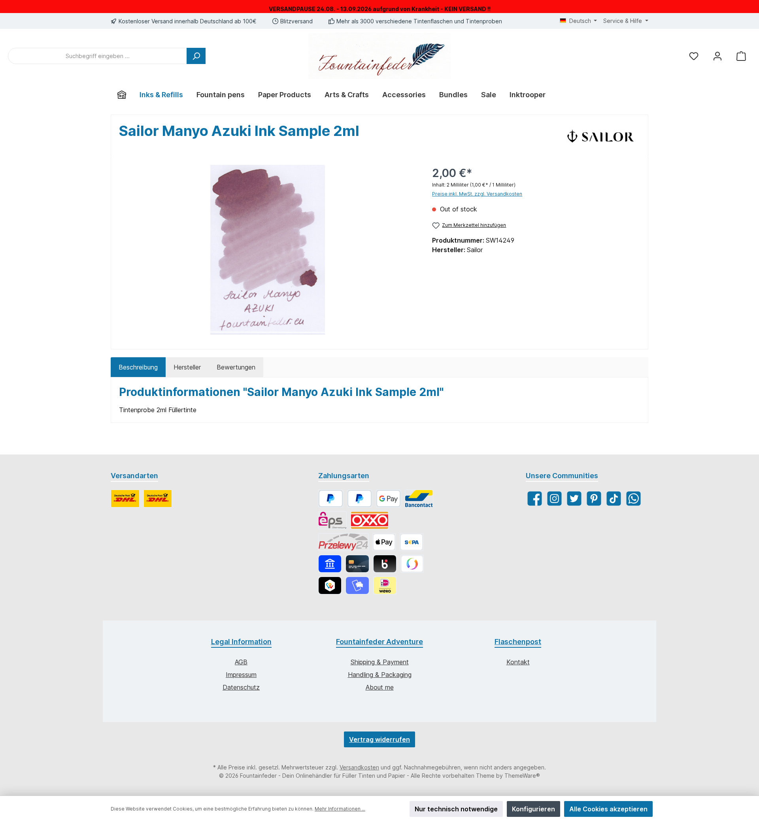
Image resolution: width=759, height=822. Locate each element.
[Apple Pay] (384, 542)
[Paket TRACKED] (125, 498)
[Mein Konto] (717, 56)
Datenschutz (241, 687)
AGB (241, 662)
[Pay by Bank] (330, 564)
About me (380, 687)
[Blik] (384, 564)
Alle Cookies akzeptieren (608, 809)
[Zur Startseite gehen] (379, 56)
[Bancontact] (419, 498)
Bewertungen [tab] (236, 367)
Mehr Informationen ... (340, 809)
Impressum (241, 675)
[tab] (138, 367)
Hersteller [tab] (187, 367)
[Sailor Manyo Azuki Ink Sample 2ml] (267, 250)
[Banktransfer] (411, 542)
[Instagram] (554, 498)
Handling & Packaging (380, 675)
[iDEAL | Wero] (384, 585)
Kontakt (518, 662)
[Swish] (412, 564)
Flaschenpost (518, 641)
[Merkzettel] (694, 56)
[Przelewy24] (343, 542)
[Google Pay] (388, 498)
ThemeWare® (522, 775)
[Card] (357, 564)
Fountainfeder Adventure (379, 641)
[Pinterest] (594, 498)
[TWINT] (330, 585)
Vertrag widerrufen (379, 739)
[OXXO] (370, 520)
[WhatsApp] (633, 498)
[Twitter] (574, 498)
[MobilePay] (357, 585)
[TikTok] (614, 498)
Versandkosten (359, 767)
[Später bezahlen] (359, 498)
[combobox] (97, 56)
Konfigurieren (533, 809)
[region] (267, 250)
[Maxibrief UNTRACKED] (157, 498)
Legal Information (241, 641)
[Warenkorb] (741, 56)
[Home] (122, 95)
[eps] (332, 520)
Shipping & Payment (380, 662)
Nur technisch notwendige (456, 809)
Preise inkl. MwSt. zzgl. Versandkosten (477, 194)
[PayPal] (330, 498)
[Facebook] (535, 498)
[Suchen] (196, 56)
